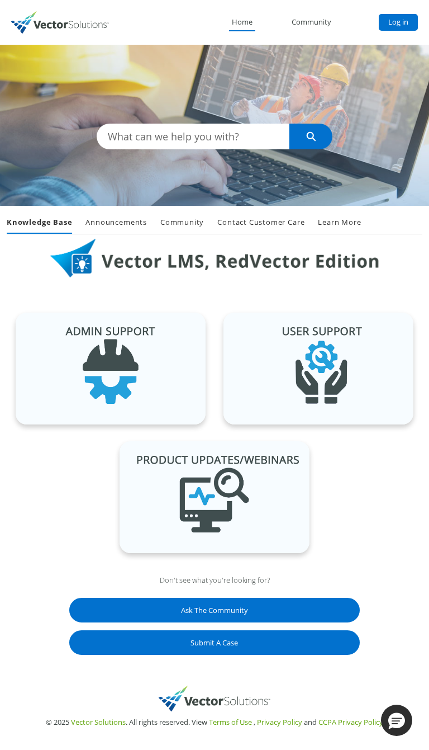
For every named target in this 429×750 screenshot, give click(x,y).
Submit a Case (214, 643)
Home (242, 22)
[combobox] (193, 136)
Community (311, 22)
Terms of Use (230, 722)
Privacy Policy (279, 722)
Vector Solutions (98, 722)
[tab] (39, 223)
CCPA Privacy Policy (350, 722)
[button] (396, 720)
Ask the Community (214, 610)
